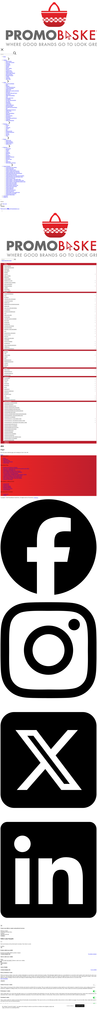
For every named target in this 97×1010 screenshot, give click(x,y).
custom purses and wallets (11, 182)
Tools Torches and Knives (11, 118)
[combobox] (9, 932)
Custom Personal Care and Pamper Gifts (14, 176)
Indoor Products (9, 141)
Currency (2, 933)
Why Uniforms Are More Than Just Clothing (12, 478)
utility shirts (8, 79)
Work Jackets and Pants (11, 162)
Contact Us (5, 197)
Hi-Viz (7, 154)
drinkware (8, 92)
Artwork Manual (6, 489)
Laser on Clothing (7, 486)
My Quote (9, 260)
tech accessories (9, 115)
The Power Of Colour (7, 488)
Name (2, 959)
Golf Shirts (8, 64)
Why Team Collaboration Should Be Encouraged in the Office (16, 468)
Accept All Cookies (80, 1005)
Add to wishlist (4, 963)
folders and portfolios (10, 95)
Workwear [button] (6, 376)
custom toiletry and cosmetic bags (13, 192)
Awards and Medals (10, 83)
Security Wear (9, 159)
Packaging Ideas (9, 106)
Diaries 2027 (8, 89)
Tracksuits (8, 77)
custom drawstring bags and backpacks (14, 173)
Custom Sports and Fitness (11, 186)
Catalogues (5, 195)
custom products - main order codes (13, 179)
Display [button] (5, 368)
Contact (4, 495)
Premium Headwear (10, 132)
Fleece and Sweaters (10, 62)
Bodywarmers (9, 61)
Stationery (8, 114)
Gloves (7, 128)
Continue (2, 935)
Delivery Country (4, 930)
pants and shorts (9, 74)
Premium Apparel (9, 75)
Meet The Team (6, 460)
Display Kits (8, 140)
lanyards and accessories (11, 100)
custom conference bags (11, 169)
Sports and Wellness (10, 113)
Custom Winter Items (10, 194)
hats (6, 129)
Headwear (5, 123)
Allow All (2, 980)
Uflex (7, 135)
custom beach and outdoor (11, 167)
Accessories (8, 148)
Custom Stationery (10, 188)
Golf (7, 96)
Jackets (7, 67)
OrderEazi (36, 497)
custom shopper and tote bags (12, 185)
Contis (7, 150)
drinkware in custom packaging (12, 90)
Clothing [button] (6, 264)
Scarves (7, 133)
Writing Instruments (10, 120)
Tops (7, 160)
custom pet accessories (10, 178)
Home (4, 56)
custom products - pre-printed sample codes (15, 180)
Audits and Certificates (8, 461)
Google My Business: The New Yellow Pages (12, 475)
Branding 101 (6, 484)
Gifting (4, 82)
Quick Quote (4, 260)
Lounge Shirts (9, 70)
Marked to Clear (9, 71)
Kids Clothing (9, 68)
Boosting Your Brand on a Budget (10, 467)
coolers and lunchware (10, 87)
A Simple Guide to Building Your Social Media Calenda (15, 474)
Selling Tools (8, 111)
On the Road (8, 103)
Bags (7, 84)
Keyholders (8, 99)
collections (8, 127)
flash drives (8, 94)
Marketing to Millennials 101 (9, 469)
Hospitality (8, 155)
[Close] (1, 925)
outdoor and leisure (10, 105)
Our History (5, 459)
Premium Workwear (10, 156)
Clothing (5, 60)
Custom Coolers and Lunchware (12, 171)
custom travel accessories (11, 193)
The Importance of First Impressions (10, 473)
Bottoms (7, 149)
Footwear (8, 63)
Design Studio (6, 462)
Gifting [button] (5, 292)
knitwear (7, 69)
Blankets (7, 86)
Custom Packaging (10, 88)
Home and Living (9, 97)
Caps (7, 126)
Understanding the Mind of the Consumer (12, 471)
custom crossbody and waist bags (13, 172)
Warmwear (8, 161)
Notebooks (8, 102)
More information (4, 978)
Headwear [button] (6, 350)
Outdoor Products (9, 142)
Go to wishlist (93, 969)
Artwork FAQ (6, 483)
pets (6, 108)
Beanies (7, 125)
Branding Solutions (7, 487)
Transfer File (5, 494)
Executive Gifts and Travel (11, 93)
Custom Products (7, 166)
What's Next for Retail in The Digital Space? (12, 476)
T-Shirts (7, 76)
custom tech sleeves (10, 191)
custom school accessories (11, 184)
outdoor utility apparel (10, 73)
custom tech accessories (11, 190)
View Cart (4, 203)
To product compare (92, 954)
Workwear (5, 147)
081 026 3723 (4, 208)
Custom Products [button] (7, 401)
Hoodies (7, 66)
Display (5, 139)
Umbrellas (8, 119)
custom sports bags (10, 187)
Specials (7, 112)
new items (8, 101)
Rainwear (8, 158)
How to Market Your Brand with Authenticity (12, 472)
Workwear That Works (8, 479)
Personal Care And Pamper (11, 107)
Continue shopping (4, 954)
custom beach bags (10, 168)
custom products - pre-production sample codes (15, 181)
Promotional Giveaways (11, 109)
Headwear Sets (9, 131)
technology (8, 116)
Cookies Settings (70, 1005)
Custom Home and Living (11, 174)
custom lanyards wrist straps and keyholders (15, 175)
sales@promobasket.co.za (14, 208)
